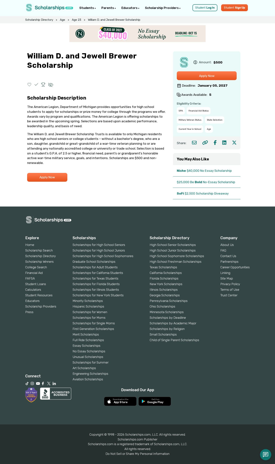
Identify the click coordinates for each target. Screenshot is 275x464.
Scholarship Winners (39, 261)
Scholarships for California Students (98, 273)
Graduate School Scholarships (94, 261)
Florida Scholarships (164, 278)
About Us (227, 245)
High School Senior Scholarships (173, 245)
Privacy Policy (230, 284)
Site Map (226, 278)
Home (29, 245)
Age (62, 19)
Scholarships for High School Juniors (99, 250)
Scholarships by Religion (167, 329)
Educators (129, 8)
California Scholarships (166, 273)
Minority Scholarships (88, 301)
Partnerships (229, 261)
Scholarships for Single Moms (94, 323)
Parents (108, 8)
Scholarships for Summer (91, 362)
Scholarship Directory (39, 19)
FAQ (223, 250)
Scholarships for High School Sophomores (103, 256)
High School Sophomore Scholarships (177, 256)
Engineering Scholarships (90, 373)
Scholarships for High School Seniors (99, 245)
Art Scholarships (84, 368)
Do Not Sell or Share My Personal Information (137, 454)
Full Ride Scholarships (88, 340)
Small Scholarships (163, 334)
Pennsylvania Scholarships (169, 301)
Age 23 (76, 19)
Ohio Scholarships (162, 306)
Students (87, 8)
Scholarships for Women (90, 312)
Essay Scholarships (86, 345)
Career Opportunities (235, 267)
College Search (36, 267)
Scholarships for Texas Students (95, 278)
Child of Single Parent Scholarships (174, 340)
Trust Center (228, 295)
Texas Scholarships (163, 267)
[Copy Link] (205, 142)
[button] (29, 84)
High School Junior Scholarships (173, 250)
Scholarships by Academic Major (173, 323)
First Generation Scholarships (93, 329)
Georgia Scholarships (165, 295)
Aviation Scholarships (88, 379)
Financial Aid (34, 273)
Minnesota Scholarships (167, 312)
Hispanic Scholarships (88, 306)
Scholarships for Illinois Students (96, 289)
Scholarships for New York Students (98, 295)
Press (29, 312)
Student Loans (35, 284)
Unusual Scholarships (88, 357)
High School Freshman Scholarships (175, 261)
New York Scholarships (166, 284)
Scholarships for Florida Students (96, 284)
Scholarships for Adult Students (95, 267)
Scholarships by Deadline (168, 317)
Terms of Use (229, 289)
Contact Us (228, 256)
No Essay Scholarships (89, 351)
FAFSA (30, 278)
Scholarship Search (39, 250)
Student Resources (39, 295)
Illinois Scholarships (164, 289)
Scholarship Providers (162, 8)
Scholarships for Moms (89, 317)
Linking (225, 273)
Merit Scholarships (86, 334)
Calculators (33, 289)
